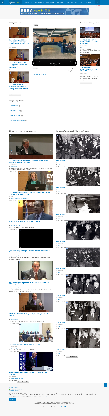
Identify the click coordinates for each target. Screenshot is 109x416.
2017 (82, 47)
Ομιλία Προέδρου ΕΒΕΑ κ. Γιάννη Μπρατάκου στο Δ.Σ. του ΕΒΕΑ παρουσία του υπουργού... (18, 64)
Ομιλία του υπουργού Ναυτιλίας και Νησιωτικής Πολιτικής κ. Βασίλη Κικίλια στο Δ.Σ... (18, 87)
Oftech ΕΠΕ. (63, 407)
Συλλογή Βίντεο (39, 2)
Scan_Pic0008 (60, 187)
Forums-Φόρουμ (15, 105)
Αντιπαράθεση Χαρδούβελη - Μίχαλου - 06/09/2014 (25, 344)
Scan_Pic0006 (60, 241)
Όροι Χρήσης (88, 2)
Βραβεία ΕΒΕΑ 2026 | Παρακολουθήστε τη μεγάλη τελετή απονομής (28, 373)
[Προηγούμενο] (34, 63)
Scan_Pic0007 (60, 214)
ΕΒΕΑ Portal (70, 2)
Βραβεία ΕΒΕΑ (50, 2)
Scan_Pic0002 (60, 349)
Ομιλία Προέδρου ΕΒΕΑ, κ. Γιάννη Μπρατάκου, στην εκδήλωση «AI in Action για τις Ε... (19, 42)
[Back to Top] (105, 385)
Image (38, 61)
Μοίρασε (36, 68)
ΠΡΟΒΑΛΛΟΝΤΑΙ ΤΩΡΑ (40, 74)
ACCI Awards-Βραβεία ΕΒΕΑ (18, 120)
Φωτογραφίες (60, 2)
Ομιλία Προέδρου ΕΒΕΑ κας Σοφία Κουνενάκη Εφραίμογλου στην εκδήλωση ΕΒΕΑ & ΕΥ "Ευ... (29, 193)
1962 (59, 164)
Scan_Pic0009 (60, 160)
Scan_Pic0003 (60, 322)
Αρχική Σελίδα (28, 2)
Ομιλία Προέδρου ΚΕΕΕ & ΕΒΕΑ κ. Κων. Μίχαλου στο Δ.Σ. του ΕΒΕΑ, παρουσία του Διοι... (29, 283)
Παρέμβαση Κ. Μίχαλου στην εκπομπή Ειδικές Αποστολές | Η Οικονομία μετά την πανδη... (29, 251)
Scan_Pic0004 (60, 295)
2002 (54, 61)
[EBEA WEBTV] (15, 2)
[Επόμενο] (75, 63)
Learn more (44, 396)
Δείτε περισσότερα (15, 95)
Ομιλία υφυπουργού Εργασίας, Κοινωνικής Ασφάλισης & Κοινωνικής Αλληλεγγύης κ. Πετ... (28, 161)
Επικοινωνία (78, 2)
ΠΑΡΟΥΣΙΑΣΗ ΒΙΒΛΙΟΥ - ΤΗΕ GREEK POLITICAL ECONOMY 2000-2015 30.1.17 (89, 41)
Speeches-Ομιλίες (16, 110)
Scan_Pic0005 (60, 268)
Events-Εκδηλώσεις (16, 115)
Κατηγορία (52, 63)
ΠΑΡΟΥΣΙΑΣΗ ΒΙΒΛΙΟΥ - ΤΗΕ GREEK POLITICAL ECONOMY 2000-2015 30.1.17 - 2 (89, 69)
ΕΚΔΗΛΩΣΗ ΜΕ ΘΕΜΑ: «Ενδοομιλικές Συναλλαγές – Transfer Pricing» (29, 314)
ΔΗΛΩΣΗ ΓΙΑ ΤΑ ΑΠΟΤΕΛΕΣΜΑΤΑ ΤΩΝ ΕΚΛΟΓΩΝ (24, 222)
